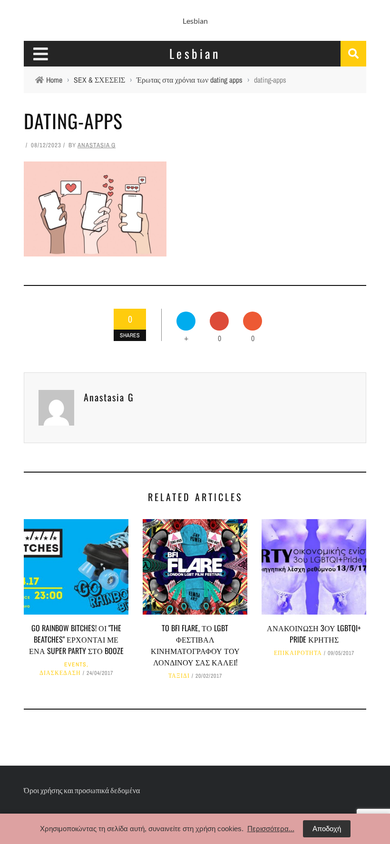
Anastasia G (97, 145)
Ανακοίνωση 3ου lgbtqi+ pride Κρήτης (314, 633)
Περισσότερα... (270, 829)
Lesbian (195, 20)
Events (75, 664)
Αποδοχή (326, 829)
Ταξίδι (179, 676)
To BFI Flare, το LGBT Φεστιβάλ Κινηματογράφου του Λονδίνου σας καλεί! (195, 645)
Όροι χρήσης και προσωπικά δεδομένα (82, 790)
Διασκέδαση (60, 673)
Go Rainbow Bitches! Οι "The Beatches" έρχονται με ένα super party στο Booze (76, 639)
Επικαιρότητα (298, 653)
